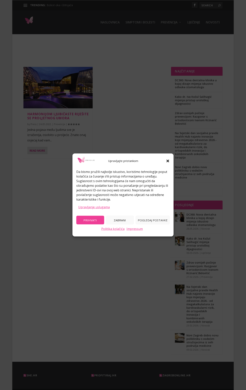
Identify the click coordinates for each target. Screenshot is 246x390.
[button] (168, 161)
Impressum (134, 229)
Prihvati (90, 220)
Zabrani (120, 220)
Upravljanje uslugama (94, 207)
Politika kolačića (113, 229)
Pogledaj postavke (153, 220)
